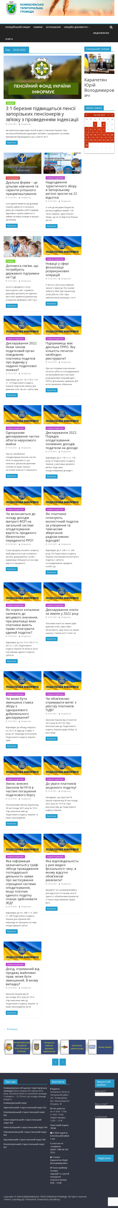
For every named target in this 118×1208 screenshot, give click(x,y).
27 (112, 140)
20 (112, 134)
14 (86, 134)
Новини (38, 27)
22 (91, 140)
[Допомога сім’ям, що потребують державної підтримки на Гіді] (22, 237)
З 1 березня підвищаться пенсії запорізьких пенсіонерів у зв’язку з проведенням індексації (42, 113)
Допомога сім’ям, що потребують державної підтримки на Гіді (22, 271)
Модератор (26, 124)
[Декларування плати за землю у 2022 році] (62, 584)
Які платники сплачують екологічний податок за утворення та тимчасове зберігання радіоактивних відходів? (62, 527)
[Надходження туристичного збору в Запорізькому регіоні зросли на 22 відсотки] (62, 154)
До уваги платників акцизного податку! (61, 785)
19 (108, 134)
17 (99, 134)
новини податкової (55, 178)
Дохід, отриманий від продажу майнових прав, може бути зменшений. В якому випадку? (22, 976)
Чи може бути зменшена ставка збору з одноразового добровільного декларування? (19, 708)
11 (103, 129)
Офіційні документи (75, 27)
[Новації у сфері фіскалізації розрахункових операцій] (62, 237)
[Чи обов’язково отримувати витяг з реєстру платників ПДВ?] (62, 672)
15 (91, 134)
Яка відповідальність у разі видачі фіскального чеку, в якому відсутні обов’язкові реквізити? (62, 870)
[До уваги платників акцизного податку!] (62, 758)
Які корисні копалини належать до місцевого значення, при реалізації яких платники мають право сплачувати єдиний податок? (22, 620)
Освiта (9, 39)
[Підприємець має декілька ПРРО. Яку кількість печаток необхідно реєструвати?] (62, 317)
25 (103, 140)
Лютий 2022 (99, 115)
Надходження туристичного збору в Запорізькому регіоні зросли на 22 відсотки (61, 189)
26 (108, 140)
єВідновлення (101, 33)
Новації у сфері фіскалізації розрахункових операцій (57, 269)
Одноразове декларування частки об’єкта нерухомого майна (22, 438)
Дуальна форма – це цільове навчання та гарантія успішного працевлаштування (22, 188)
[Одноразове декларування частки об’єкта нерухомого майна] (22, 406)
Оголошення (53, 27)
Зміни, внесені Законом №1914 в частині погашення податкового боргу (21, 789)
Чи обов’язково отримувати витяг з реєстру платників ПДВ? (61, 704)
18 (103, 134)
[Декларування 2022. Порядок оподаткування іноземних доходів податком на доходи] (62, 406)
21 (86, 140)
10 (99, 129)
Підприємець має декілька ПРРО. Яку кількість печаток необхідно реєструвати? (60, 350)
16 (95, 134)
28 (86, 145)
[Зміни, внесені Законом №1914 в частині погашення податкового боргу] (22, 758)
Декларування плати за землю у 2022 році (62, 611)
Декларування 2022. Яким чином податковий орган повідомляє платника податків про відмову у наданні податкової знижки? (21, 356)
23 (95, 140)
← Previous (11, 1029)
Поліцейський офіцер (17, 27)
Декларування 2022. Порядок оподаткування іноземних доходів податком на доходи (62, 440)
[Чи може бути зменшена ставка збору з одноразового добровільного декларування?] (22, 672)
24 (99, 140)
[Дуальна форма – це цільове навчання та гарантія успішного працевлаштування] (22, 154)
